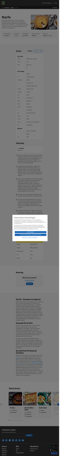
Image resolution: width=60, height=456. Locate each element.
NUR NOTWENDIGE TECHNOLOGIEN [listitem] (30, 234)
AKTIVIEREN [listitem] (30, 232)
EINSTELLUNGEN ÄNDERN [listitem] (29, 237)
